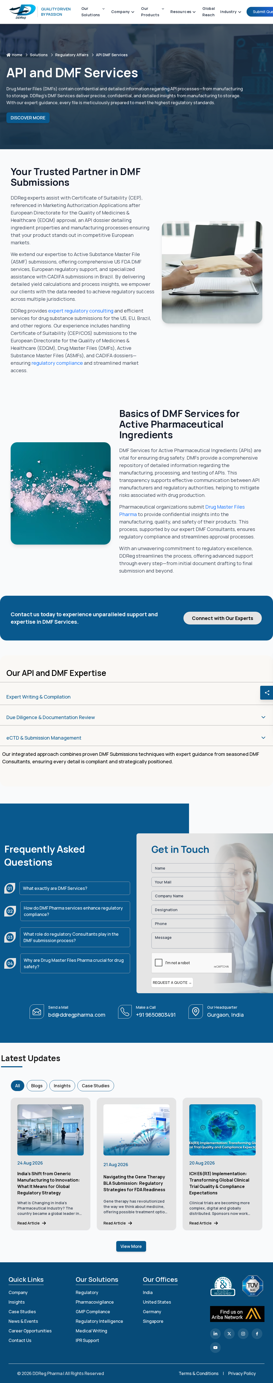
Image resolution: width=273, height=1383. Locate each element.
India (147, 1292)
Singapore (153, 1321)
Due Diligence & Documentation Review (50, 717)
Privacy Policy (242, 1373)
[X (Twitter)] (229, 1333)
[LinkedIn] (215, 1333)
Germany (152, 1312)
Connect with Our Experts (222, 618)
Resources (180, 11)
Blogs (37, 1086)
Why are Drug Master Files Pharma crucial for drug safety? (74, 963)
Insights (62, 1086)
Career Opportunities (30, 1331)
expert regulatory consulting (80, 310)
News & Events (23, 1321)
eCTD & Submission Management (43, 738)
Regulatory (87, 1292)
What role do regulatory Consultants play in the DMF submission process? (71, 937)
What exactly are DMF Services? (55, 888)
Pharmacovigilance (95, 1302)
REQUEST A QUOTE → (172, 982)
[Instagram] (243, 1333)
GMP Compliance (93, 1312)
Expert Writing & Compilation (38, 696)
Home (17, 54)
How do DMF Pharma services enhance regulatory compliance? (73, 911)
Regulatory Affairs (72, 54)
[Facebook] (257, 1333)
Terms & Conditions (199, 1373)
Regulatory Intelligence (99, 1321)
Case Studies (96, 1086)
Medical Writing (91, 1331)
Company (18, 1292)
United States (157, 1302)
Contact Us (20, 1340)
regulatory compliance (57, 363)
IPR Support (87, 1340)
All (17, 1086)
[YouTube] (215, 1347)
